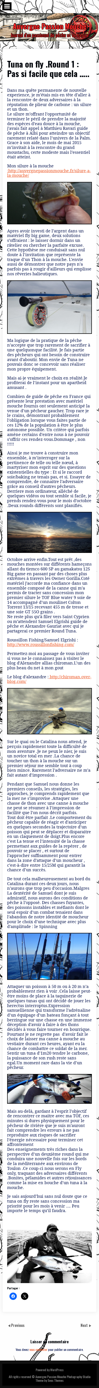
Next (85, 1325)
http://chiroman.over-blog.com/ (49, 679)
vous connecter (38, 1349)
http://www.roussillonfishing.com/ (40, 644)
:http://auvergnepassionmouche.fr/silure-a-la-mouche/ (49, 173)
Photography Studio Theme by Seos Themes (62, 1378)
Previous (18, 1325)
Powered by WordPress (50, 1369)
